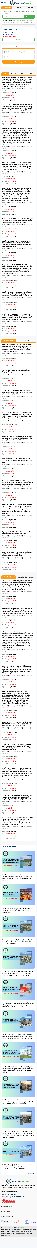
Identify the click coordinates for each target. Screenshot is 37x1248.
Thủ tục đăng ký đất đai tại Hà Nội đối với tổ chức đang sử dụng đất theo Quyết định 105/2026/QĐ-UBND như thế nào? (17, 1166)
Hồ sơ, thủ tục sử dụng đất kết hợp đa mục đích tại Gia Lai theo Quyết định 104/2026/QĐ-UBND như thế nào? (18, 910)
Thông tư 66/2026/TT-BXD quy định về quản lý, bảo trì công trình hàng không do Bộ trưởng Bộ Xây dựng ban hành (17, 553)
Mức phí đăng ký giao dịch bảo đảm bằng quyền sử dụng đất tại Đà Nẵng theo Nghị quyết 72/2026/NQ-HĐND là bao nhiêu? (18, 1005)
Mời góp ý (19, 39)
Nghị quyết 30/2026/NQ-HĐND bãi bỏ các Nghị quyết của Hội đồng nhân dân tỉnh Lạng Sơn (17, 460)
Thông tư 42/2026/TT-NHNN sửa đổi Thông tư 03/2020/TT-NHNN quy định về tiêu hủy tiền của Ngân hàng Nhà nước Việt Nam (17, 220)
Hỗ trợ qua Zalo (9, 32)
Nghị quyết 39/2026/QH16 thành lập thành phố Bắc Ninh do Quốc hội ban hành (16, 532)
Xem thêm (31, 1173)
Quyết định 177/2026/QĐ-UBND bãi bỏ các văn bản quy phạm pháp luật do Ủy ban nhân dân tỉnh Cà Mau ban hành (17, 392)
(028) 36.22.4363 (11, 1194)
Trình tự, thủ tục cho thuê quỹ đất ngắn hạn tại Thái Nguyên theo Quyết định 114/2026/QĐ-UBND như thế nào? (17, 941)
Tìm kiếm (29, 17)
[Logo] (8, 1181)
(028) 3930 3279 (17, 1197)
